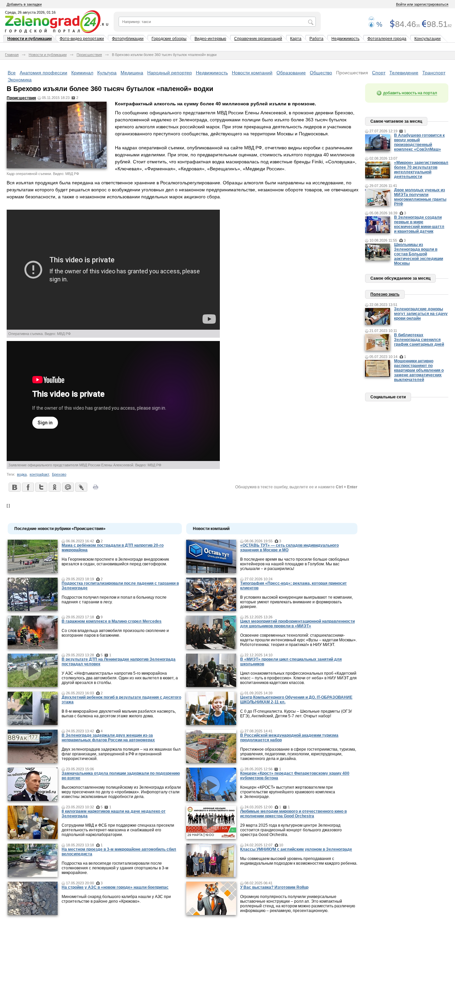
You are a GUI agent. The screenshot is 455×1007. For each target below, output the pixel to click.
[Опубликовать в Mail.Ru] (67, 487)
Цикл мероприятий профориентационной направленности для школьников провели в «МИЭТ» (297, 623)
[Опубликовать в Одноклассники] (54, 487)
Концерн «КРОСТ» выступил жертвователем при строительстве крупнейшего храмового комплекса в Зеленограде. (287, 792)
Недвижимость (345, 38)
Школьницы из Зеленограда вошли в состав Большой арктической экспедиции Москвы (418, 254)
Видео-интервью (210, 38)
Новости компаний (252, 72)
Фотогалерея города (386, 38)
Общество (321, 72)
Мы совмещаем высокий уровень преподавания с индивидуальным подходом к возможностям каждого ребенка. (298, 861)
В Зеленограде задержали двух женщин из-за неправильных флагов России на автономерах (108, 737)
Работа (316, 38)
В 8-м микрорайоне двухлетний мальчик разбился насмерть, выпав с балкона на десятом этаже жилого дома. (119, 713)
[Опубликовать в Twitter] (41, 487)
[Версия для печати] (95, 489)
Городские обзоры (169, 38)
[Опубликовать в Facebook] (27, 487)
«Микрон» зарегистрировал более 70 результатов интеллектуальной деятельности (421, 169)
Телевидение (403, 72)
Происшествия (89, 55)
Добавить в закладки (24, 4)
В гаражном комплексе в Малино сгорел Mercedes (112, 621)
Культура (107, 72)
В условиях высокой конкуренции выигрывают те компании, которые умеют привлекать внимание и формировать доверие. (296, 602)
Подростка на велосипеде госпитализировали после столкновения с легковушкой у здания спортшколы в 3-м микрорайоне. (115, 868)
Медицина (132, 72)
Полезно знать (384, 294)
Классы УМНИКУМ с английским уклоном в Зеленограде (296, 849)
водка (22, 474)
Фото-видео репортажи (82, 38)
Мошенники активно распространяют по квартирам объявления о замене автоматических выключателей (419, 370)
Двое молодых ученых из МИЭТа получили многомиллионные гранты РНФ (420, 197)
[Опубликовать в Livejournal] (81, 487)
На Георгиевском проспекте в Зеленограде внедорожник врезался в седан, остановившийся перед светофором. (115, 561)
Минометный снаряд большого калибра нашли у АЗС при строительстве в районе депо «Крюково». (116, 899)
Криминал (82, 72)
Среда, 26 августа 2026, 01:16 (30, 12)
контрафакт (39, 474)
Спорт (378, 72)
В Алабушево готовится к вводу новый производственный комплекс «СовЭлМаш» (419, 142)
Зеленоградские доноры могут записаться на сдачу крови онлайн (421, 314)
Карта (295, 38)
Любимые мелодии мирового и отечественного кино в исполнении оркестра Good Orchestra (293, 813)
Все (12, 72)
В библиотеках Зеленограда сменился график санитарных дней (419, 340)
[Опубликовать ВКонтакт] (14, 487)
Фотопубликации (128, 38)
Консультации (427, 38)
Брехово (59, 474)
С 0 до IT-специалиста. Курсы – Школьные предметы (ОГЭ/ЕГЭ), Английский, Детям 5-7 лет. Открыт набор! (296, 713)
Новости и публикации (29, 38)
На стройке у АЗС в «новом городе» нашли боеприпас (115, 887)
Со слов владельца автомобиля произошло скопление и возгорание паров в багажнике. (115, 633)
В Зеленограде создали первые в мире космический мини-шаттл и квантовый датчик (419, 224)
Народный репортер (169, 72)
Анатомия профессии (43, 72)
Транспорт (433, 72)
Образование (291, 72)
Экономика (20, 79)
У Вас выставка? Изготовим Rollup (274, 887)
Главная (12, 55)
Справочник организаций (258, 38)
